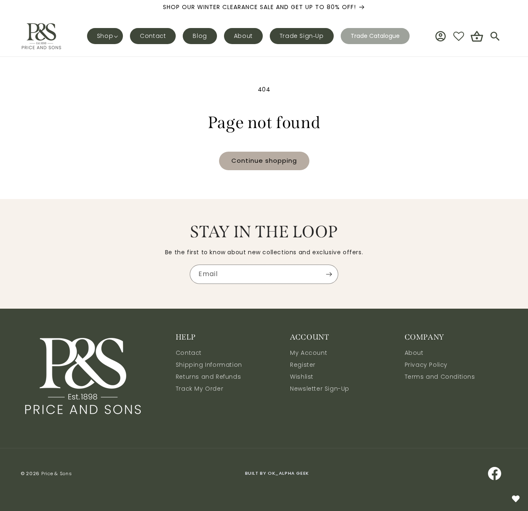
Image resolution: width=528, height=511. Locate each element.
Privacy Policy (426, 365)
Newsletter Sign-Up (319, 388)
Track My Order (199, 388)
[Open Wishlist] (459, 36)
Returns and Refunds (208, 377)
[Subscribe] (329, 274)
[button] (105, 36)
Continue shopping (264, 160)
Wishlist (302, 377)
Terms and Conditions (440, 377)
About (414, 353)
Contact (189, 353)
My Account (308, 353)
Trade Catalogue (375, 36)
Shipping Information (209, 365)
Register (303, 365)
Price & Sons (56, 473)
